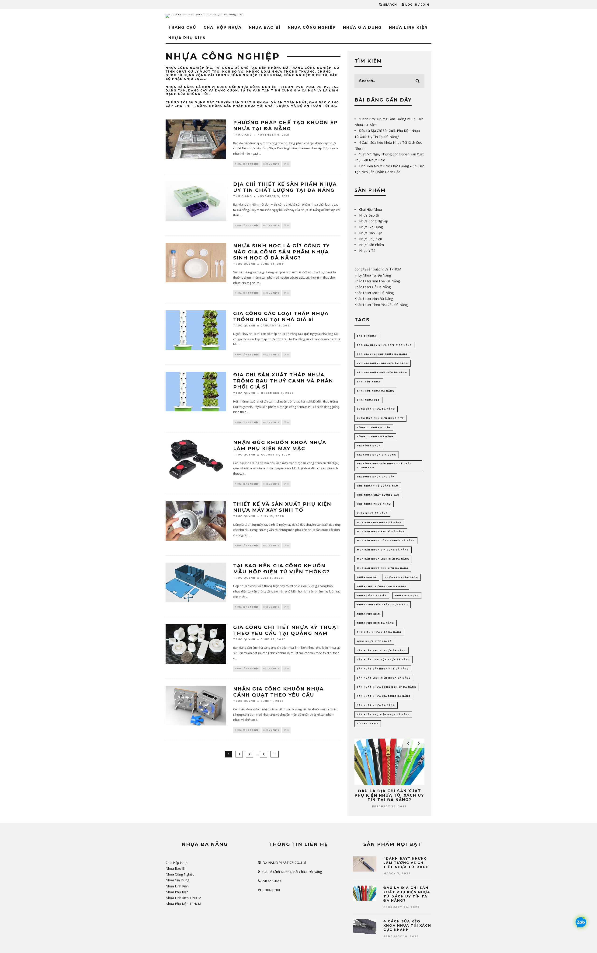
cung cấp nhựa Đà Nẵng (376, 408)
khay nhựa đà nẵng (372, 513)
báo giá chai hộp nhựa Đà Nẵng (382, 354)
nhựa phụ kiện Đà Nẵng (375, 622)
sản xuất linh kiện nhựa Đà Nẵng (384, 677)
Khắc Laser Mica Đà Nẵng (374, 293)
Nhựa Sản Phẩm (371, 244)
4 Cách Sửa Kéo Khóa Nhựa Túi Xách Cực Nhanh (407, 925)
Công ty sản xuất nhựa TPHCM (377, 269)
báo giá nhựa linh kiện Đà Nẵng (382, 363)
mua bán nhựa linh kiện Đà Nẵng (383, 558)
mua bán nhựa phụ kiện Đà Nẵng (382, 568)
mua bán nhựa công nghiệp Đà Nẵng (386, 540)
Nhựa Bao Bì (265, 27)
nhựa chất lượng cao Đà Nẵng (381, 586)
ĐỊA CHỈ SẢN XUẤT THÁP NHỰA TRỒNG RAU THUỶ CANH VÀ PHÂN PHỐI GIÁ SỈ (283, 381)
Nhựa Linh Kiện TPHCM (183, 898)
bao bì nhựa (366, 335)
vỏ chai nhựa (367, 723)
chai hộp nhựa (368, 381)
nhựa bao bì (366, 577)
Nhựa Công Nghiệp (312, 27)
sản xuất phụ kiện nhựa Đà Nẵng (383, 714)
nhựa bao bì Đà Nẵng (401, 577)
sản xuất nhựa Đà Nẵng (376, 705)
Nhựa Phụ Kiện (187, 38)
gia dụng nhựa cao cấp (375, 476)
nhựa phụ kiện (368, 613)
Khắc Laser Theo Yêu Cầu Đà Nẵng (381, 304)
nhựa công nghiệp (372, 595)
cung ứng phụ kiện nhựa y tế (380, 418)
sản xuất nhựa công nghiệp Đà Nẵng (386, 686)
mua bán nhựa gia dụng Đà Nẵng (383, 549)
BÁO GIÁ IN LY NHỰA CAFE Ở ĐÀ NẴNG (384, 345)
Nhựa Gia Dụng (362, 27)
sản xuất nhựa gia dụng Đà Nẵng (383, 695)
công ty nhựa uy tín (373, 427)
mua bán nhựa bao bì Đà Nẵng (381, 531)
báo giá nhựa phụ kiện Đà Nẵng (382, 372)
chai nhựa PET (368, 399)
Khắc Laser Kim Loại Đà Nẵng (377, 281)
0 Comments (271, 164)
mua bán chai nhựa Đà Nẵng (379, 522)
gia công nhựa (369, 445)
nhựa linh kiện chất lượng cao (382, 604)
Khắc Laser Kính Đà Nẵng (373, 298)
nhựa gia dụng (407, 595)
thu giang (242, 135)
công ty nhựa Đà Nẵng (375, 436)
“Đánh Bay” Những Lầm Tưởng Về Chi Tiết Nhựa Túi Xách (406, 862)
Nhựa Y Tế (367, 250)
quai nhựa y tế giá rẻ (374, 641)
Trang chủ (182, 27)
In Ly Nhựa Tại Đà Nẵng (372, 275)
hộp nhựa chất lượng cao (378, 494)
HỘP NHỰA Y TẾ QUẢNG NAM (378, 485)
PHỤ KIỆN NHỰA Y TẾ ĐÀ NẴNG (379, 632)
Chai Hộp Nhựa (223, 27)
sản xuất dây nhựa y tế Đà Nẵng (383, 668)
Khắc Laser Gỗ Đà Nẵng (372, 287)
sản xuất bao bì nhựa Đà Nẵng (381, 650)
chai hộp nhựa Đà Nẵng (375, 390)
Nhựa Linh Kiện (408, 27)
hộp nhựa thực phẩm (374, 503)
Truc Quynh (244, 264)
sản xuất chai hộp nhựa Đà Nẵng (383, 659)
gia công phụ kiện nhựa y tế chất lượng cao (384, 465)
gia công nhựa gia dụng (376, 454)
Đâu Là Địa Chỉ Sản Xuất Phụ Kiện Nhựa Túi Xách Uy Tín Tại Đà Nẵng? (389, 795)
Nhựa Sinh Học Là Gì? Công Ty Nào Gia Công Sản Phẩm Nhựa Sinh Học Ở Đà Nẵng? (281, 252)
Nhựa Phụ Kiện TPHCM (183, 903)
